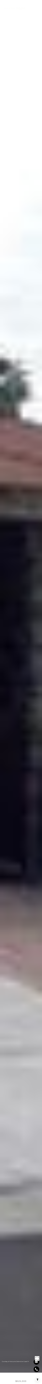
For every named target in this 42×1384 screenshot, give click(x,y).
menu (32, 8)
